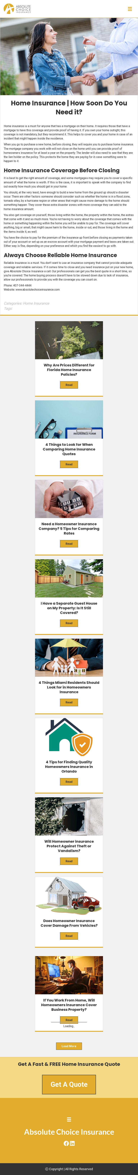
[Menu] (129, 9)
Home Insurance (36, 303)
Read (69, 385)
